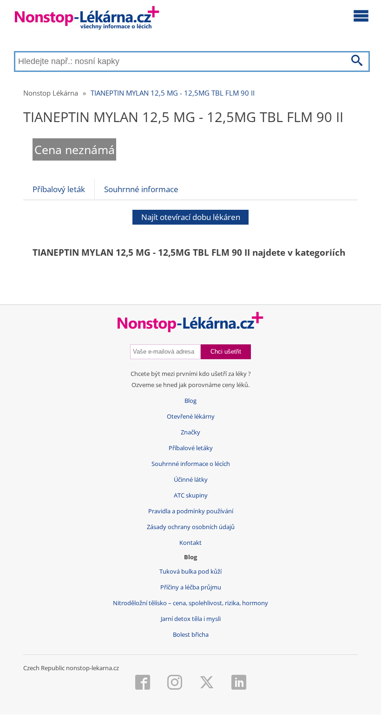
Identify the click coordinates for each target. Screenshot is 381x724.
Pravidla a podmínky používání (190, 511)
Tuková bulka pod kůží (190, 571)
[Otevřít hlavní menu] (361, 15)
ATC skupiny (191, 495)
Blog (190, 401)
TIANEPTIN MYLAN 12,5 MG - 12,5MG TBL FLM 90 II (173, 92)
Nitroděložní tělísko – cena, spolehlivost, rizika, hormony (190, 603)
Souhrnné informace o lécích (190, 464)
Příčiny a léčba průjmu (190, 587)
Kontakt (190, 543)
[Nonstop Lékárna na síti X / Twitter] (206, 683)
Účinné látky (191, 480)
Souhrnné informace (141, 189)
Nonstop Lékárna (50, 92)
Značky (190, 432)
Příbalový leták (59, 189)
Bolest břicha (191, 635)
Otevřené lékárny (191, 416)
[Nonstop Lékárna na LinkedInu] (238, 683)
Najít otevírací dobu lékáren (190, 217)
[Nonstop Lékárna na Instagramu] (174, 683)
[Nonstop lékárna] (87, 19)
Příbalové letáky (191, 448)
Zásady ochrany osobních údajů (191, 527)
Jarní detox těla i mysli (191, 619)
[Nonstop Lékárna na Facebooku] (142, 683)
